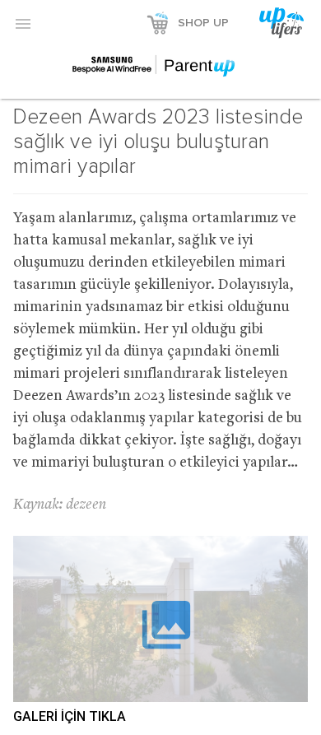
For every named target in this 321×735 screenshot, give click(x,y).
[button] (23, 23)
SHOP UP (203, 23)
